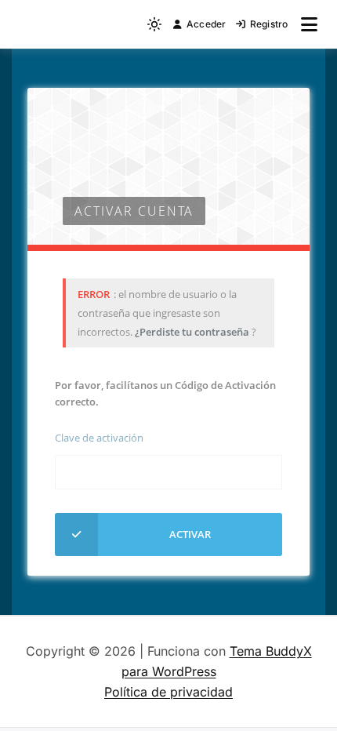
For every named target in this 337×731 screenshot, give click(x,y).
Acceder (206, 24)
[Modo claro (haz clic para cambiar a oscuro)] (154, 24)
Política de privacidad (168, 692)
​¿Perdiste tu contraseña (193, 332)
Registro (269, 24)
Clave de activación (99, 438)
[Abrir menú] (309, 24)
